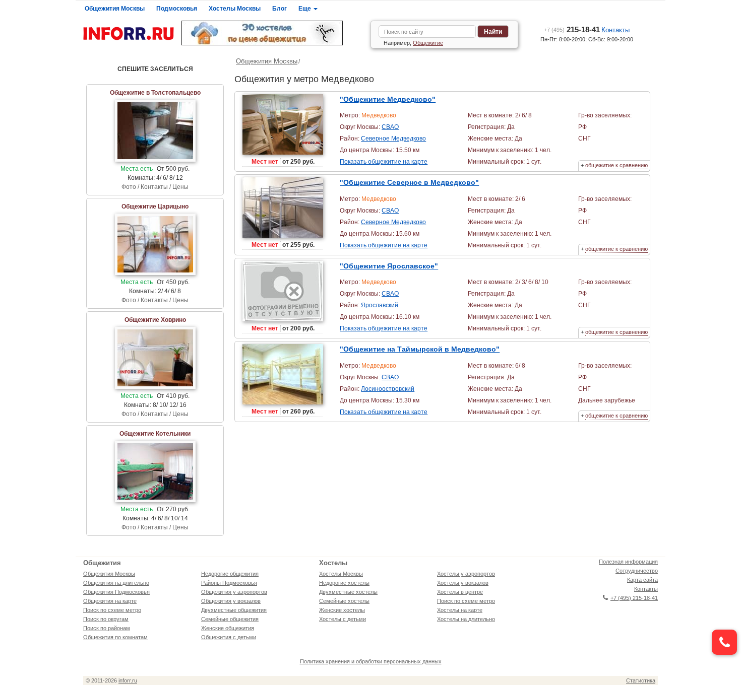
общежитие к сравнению (616, 165)
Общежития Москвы (115, 8)
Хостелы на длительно (466, 619)
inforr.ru (127, 680)
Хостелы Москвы (235, 8)
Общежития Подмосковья (116, 592)
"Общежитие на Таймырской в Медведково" (420, 349)
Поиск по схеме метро (112, 610)
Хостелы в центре (460, 592)
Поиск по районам (106, 628)
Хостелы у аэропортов (466, 574)
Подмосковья (176, 8)
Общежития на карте (110, 601)
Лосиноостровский (387, 388)
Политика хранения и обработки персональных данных (371, 661)
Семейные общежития (230, 619)
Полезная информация (628, 562)
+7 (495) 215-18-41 (634, 598)
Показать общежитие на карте (383, 161)
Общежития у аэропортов (234, 592)
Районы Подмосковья (229, 583)
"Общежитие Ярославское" (389, 266)
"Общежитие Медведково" (388, 99)
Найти (493, 31)
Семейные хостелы (344, 601)
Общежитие (428, 43)
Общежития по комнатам (115, 637)
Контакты (615, 30)
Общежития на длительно (116, 583)
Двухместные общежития (234, 610)
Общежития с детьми (228, 637)
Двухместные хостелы (348, 592)
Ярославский (379, 305)
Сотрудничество (636, 571)
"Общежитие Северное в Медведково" (409, 182)
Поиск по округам (106, 619)
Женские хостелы (342, 610)
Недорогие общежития (230, 574)
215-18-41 (572, 29)
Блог (279, 8)
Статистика (640, 680)
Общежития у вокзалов (231, 601)
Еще (305, 8)
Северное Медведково (393, 138)
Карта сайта (642, 580)
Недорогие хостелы (344, 583)
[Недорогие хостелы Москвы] (272, 33)
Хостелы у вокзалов (462, 583)
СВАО (390, 126)
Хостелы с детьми (342, 619)
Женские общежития (227, 628)
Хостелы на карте (459, 610)
